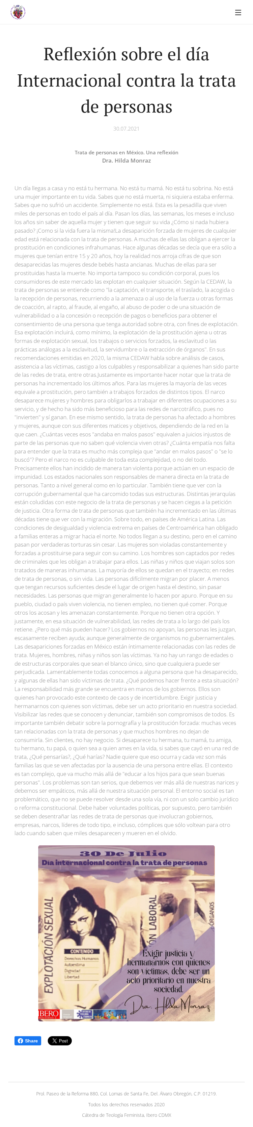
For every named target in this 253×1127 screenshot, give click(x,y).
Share (31, 1040)
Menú (238, 12)
